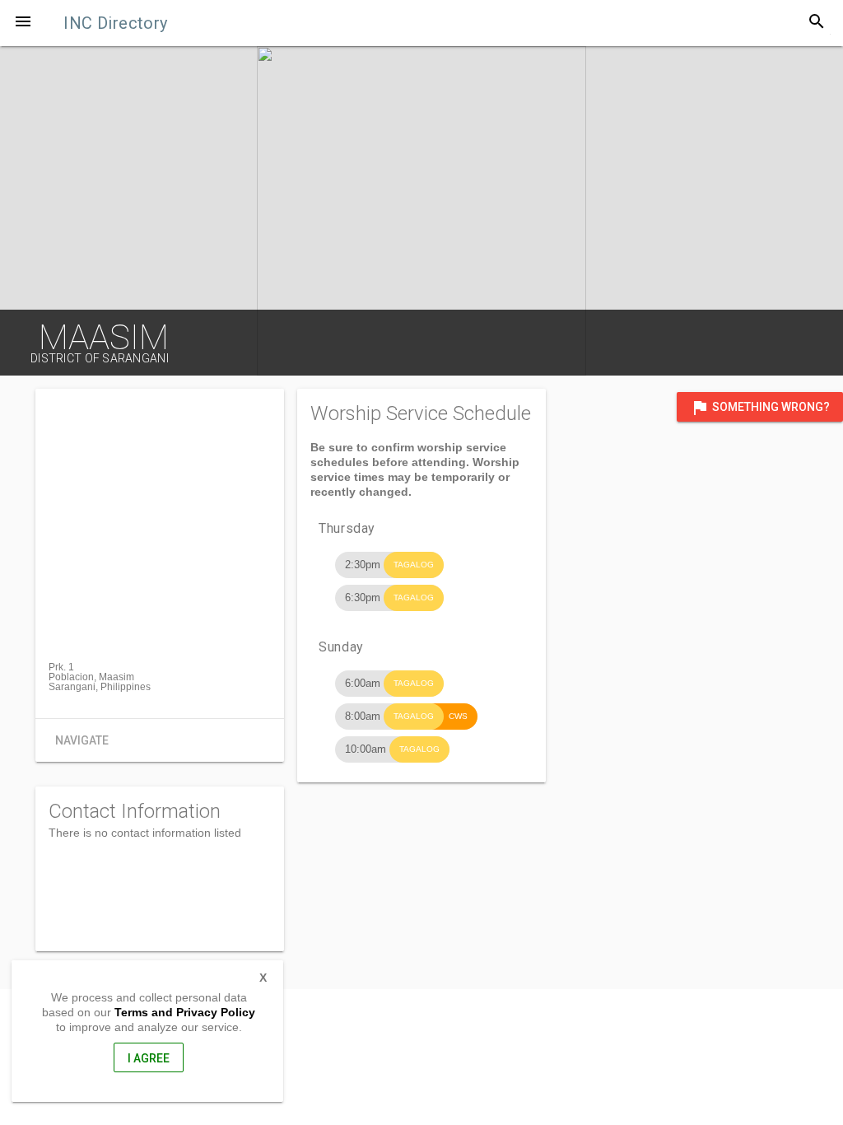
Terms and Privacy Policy (184, 1012)
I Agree (149, 1058)
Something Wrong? (760, 408)
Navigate (82, 740)
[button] (23, 23)
